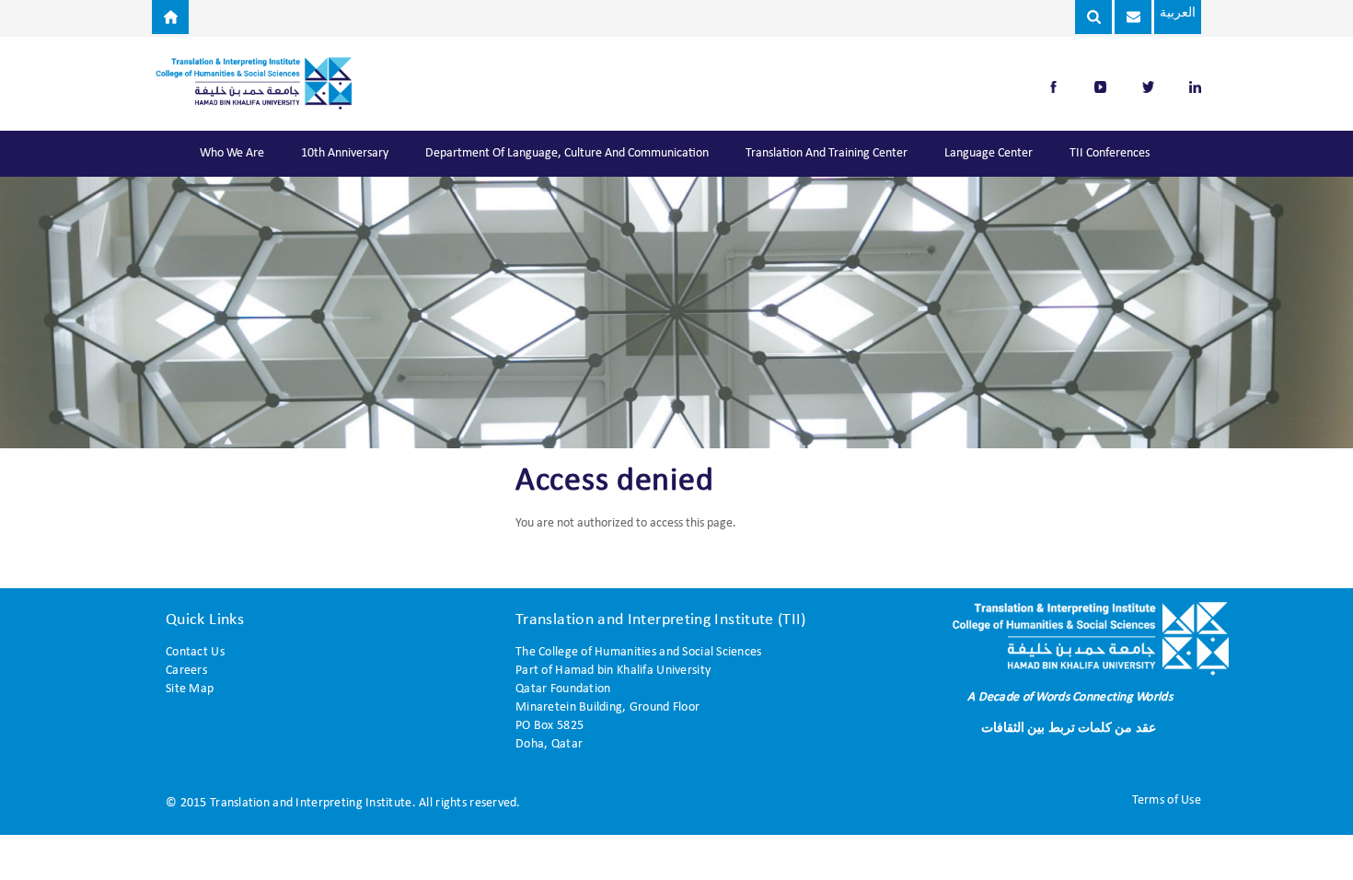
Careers (186, 670)
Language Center (988, 153)
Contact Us (195, 652)
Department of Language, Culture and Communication (567, 153)
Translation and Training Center (827, 153)
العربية (1178, 13)
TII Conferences (1110, 153)
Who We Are (232, 153)
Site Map (190, 689)
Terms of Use (1166, 800)
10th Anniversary (344, 153)
